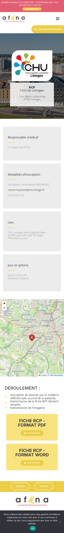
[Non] (60, 521)
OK (32, 528)
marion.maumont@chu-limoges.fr (26, 190)
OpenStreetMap (56, 375)
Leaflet (43, 375)
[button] (32, 338)
